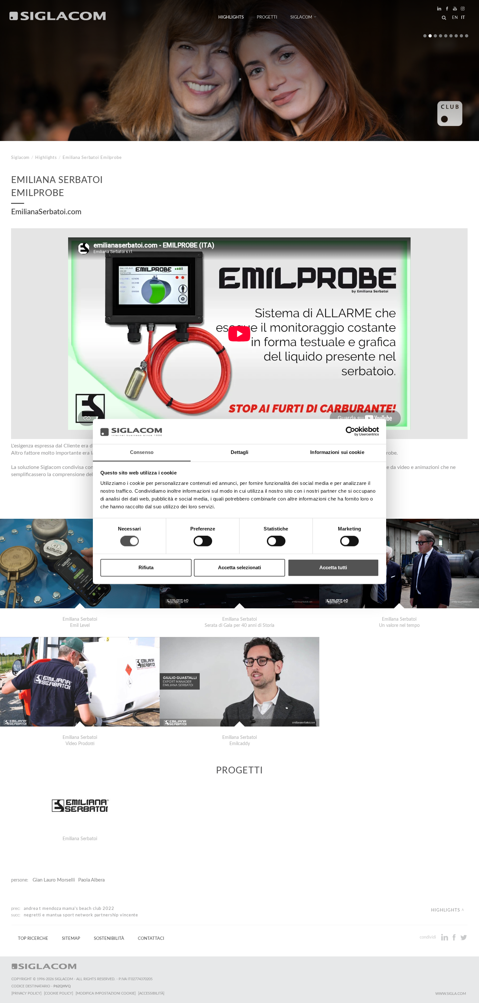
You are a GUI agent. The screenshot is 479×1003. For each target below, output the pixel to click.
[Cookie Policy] (58, 993)
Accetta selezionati (239, 567)
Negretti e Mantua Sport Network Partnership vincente (81, 915)
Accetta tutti (333, 567)
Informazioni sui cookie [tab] (337, 452)
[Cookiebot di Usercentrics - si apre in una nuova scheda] (350, 431)
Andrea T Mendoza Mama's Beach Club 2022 (69, 909)
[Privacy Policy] (26, 993)
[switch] (203, 541)
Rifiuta (145, 567)
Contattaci (151, 938)
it (463, 17)
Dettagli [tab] (240, 452)
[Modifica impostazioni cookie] (106, 993)
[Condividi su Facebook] (454, 937)
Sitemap (71, 938)
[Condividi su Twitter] (463, 937)
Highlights (231, 17)
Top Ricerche (33, 938)
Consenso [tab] (141, 452)
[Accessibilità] (151, 993)
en (455, 17)
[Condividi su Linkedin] (445, 937)
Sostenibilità (109, 938)
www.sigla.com (450, 994)
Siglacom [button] (301, 17)
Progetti (267, 17)
